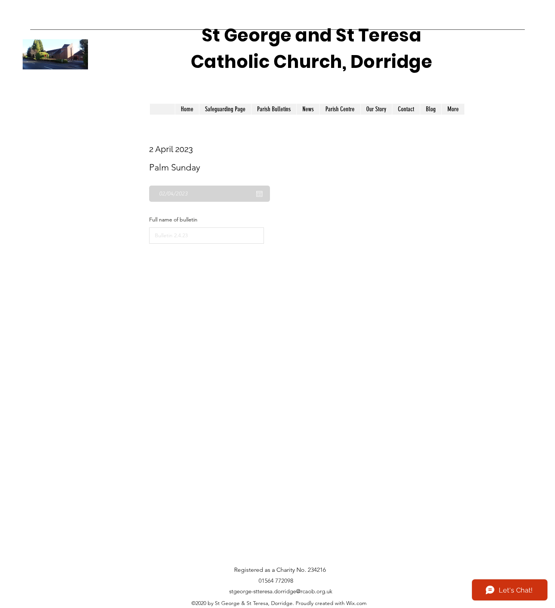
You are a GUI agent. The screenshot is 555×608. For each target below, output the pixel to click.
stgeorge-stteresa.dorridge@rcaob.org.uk (280, 591)
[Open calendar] (259, 194)
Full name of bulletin (173, 219)
